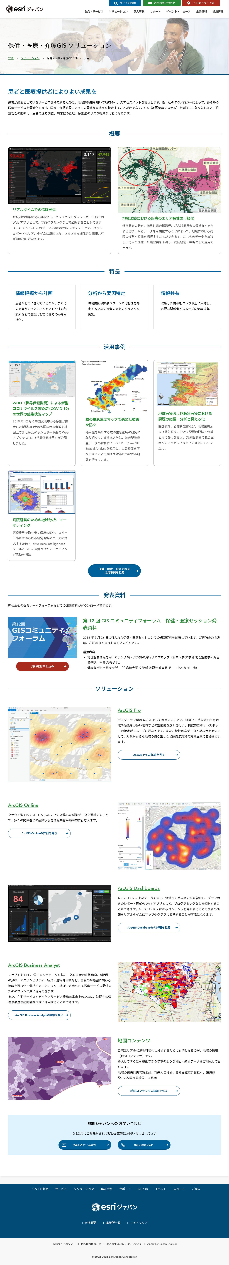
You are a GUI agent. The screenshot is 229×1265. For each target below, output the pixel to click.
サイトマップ (138, 1223)
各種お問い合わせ (164, 3)
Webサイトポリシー (64, 1243)
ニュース (179, 1189)
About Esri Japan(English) (162, 1243)
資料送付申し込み (42, 666)
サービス (61, 1189)
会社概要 (90, 1223)
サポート (125, 1189)
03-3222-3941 (144, 1145)
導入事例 (106, 1189)
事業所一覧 (113, 1223)
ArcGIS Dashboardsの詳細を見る (149, 927)
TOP (11, 58)
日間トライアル (204, 3)
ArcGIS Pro (129, 710)
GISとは (143, 1189)
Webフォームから (85, 1145)
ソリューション (30, 58)
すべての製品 (39, 1189)
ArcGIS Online (23, 805)
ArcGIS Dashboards (139, 888)
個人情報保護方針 (91, 1243)
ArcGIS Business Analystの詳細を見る (39, 1015)
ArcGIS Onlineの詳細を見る (39, 833)
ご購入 (196, 1189)
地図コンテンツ (134, 1041)
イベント (160, 1189)
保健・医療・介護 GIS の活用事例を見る (114, 570)
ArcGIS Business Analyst (34, 965)
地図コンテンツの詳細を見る (149, 1091)
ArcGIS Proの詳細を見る (149, 755)
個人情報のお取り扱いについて (124, 1243)
